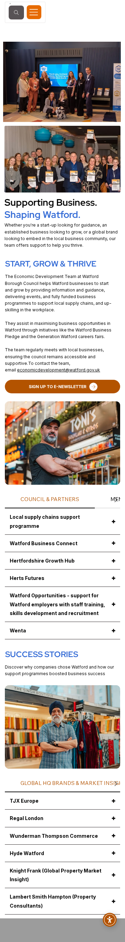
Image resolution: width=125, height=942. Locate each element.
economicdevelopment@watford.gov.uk (58, 369)
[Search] (16, 12)
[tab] (50, 499)
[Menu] (34, 12)
